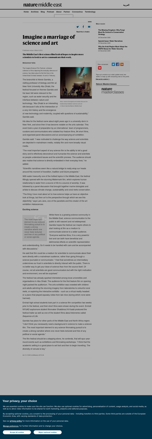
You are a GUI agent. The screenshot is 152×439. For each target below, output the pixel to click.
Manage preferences (11, 426)
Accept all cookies (17, 432)
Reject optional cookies (48, 432)
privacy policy (16, 421)
